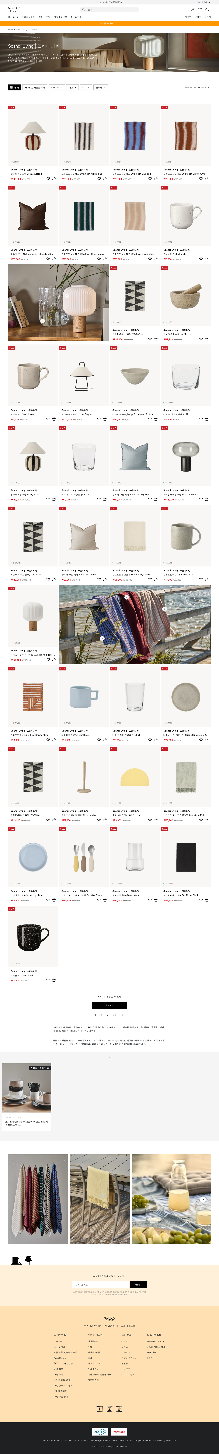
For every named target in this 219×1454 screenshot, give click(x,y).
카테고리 (55, 87)
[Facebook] (100, 1408)
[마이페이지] (193, 9)
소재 (84, 87)
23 (114, 1014)
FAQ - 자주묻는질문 (63, 1363)
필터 (16, 87)
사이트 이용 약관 (62, 1380)
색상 (71, 87)
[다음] (203, 1200)
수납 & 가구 (75, 17)
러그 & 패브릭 (60, 17)
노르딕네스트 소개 (155, 1341)
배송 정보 (58, 1369)
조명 (48, 17)
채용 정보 (151, 1352)
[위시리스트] (200, 9)
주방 (40, 17)
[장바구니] (207, 9)
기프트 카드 (93, 1380)
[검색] (83, 9)
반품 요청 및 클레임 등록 (65, 1352)
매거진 (208, 17)
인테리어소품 (28, 17)
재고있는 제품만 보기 (35, 87)
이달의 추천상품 (129, 1358)
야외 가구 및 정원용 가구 (99, 1374)
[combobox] (204, 2)
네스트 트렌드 (128, 1374)
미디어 (150, 1358)
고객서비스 (59, 1341)
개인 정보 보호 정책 (63, 1385)
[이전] (16, 1200)
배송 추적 (58, 1374)
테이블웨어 (13, 17)
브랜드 (198, 17)
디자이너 (125, 1352)
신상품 (188, 17)
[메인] (14, 9)
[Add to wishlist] (48, 179)
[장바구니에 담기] (54, 178)
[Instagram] (109, 1408)
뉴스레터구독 (60, 1358)
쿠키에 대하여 (60, 1391)
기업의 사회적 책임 (156, 1347)
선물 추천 (125, 1369)
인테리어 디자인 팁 (40, 1068)
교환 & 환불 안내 (62, 1347)
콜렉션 (99, 87)
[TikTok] (119, 1408)
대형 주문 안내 (61, 1396)
